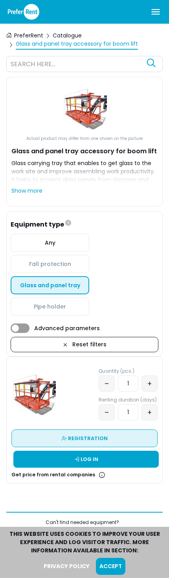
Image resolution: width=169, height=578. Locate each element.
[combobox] (77, 65)
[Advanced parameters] (20, 328)
